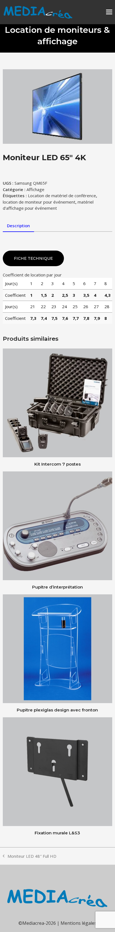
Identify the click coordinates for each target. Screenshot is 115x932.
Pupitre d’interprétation (57, 587)
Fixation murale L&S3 (57, 832)
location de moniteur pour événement (39, 202)
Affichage (35, 189)
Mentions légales (79, 923)
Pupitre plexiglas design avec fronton (57, 710)
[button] (109, 12)
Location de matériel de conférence (62, 195)
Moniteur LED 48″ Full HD (29, 856)
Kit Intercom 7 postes (57, 464)
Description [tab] (18, 225)
